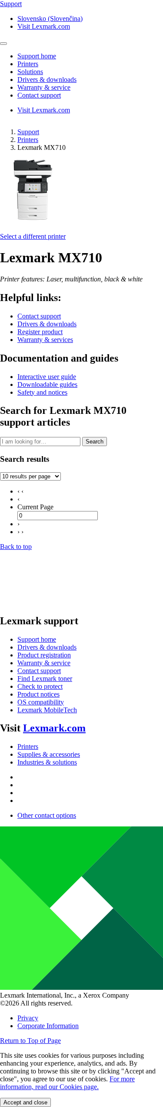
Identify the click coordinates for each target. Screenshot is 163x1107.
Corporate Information (48, 1025)
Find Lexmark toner (44, 678)
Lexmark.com (54, 728)
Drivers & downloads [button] (47, 79)
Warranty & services (45, 339)
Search (94, 441)
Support (28, 131)
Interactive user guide (46, 376)
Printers (27, 139)
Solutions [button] (30, 71)
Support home (36, 639)
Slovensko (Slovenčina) (50, 18)
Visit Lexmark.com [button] (43, 26)
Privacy (27, 1018)
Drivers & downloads (47, 324)
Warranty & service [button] (43, 87)
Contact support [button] (39, 95)
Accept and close (25, 1102)
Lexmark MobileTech (47, 710)
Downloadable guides (47, 384)
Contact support (39, 316)
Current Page (35, 507)
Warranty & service (43, 663)
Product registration (44, 655)
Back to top (16, 546)
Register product (40, 331)
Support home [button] (36, 56)
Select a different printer (33, 236)
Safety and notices (42, 392)
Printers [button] (27, 64)
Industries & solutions (47, 762)
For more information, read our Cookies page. (67, 1082)
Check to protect (40, 686)
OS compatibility (40, 702)
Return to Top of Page (30, 1040)
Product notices (38, 694)
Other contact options (46, 815)
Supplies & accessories (48, 754)
